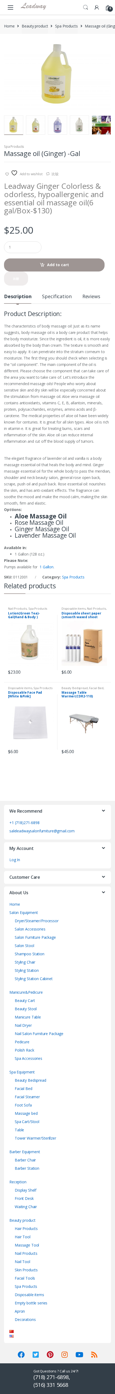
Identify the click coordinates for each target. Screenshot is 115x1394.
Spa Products (66, 26)
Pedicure (22, 1041)
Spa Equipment (22, 1072)
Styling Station (27, 970)
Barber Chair (25, 1160)
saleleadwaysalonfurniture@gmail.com (42, 830)
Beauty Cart (25, 1000)
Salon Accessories (30, 929)
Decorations (25, 1319)
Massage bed (26, 1113)
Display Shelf (25, 1190)
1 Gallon (46, 566)
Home (9, 26)
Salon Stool (24, 945)
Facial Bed (96, 688)
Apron (20, 1311)
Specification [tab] (56, 296)
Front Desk (24, 1198)
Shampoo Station (29, 953)
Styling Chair (25, 962)
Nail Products (17, 608)
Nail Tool (22, 1261)
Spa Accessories (28, 1058)
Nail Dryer (23, 1025)
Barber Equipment (24, 1151)
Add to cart (58, 264)
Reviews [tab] (91, 296)
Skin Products (26, 1269)
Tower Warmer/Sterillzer (35, 1138)
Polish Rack (24, 1050)
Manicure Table (28, 1017)
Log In (14, 859)
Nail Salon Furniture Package (39, 1033)
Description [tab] (17, 296)
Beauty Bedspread (75, 688)
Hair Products (26, 1228)
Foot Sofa (23, 1105)
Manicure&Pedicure (26, 992)
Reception (17, 1181)
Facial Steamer (27, 1096)
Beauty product (35, 26)
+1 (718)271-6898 (24, 822)
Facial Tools (25, 1278)
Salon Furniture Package (35, 937)
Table (19, 1129)
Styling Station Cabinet (34, 978)
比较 (55, 173)
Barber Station (27, 1168)
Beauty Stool (26, 1008)
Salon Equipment (23, 912)
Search (86, 7)
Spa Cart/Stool (27, 1121)
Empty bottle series (31, 1302)
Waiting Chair (26, 1206)
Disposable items (74, 608)
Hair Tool (22, 1236)
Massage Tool (27, 1245)
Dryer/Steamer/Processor (37, 920)
